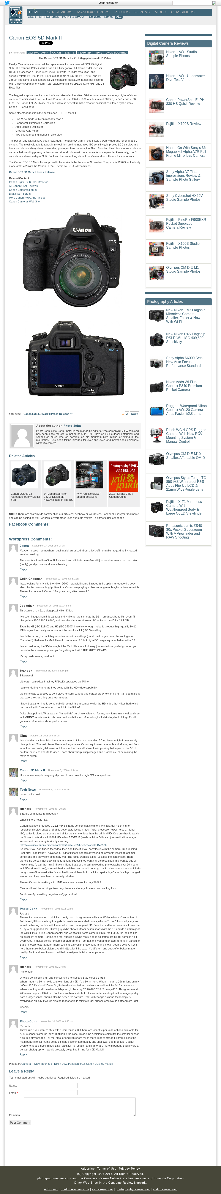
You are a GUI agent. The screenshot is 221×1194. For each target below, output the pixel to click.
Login (102, 2)
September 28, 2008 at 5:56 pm (52, 670)
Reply (23, 569)
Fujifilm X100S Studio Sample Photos (183, 245)
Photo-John (19, 52)
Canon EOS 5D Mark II (35, 38)
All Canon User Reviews (23, 186)
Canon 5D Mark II (32, 770)
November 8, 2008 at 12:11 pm (57, 908)
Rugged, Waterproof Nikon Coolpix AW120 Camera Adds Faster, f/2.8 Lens (186, 409)
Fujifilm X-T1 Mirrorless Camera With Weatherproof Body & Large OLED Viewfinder (184, 507)
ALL (119, 16)
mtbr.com (51, 1189)
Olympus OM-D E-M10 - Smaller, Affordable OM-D (185, 456)
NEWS (108, 16)
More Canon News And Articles (27, 197)
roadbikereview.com (75, 1189)
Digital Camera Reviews (168, 43)
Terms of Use (107, 1168)
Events (69, 52)
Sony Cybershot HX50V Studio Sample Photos (184, 197)
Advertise (88, 1168)
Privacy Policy (129, 1168)
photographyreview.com (133, 1189)
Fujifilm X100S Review (183, 124)
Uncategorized (116, 52)
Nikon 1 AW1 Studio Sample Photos (181, 54)
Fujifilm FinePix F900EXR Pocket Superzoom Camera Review (186, 223)
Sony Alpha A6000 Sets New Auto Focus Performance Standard (184, 362)
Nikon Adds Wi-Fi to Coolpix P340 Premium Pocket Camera (184, 386)
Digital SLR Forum (20, 193)
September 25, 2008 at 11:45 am (54, 605)
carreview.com (102, 1189)
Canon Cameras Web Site (24, 201)
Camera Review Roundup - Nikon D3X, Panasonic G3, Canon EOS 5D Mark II (67, 1063)
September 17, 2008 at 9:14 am (48, 545)
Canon (56, 52)
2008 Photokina (38, 52)
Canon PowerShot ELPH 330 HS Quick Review (185, 102)
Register (112, 2)
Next (134, 413)
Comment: (15, 1115)
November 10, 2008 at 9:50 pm (57, 1021)
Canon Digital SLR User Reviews (28, 182)
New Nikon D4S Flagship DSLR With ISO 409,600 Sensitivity (185, 338)
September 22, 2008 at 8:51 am (62, 578)
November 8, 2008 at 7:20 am (50, 808)
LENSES (95, 16)
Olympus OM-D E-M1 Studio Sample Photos (183, 269)
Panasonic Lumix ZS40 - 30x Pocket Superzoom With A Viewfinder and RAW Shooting (185, 531)
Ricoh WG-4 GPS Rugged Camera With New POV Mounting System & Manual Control (186, 435)
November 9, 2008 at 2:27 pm (50, 966)
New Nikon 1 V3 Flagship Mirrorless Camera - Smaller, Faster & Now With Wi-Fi (185, 316)
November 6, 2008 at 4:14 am (63, 770)
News (98, 52)
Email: (12, 1092)
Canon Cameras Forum (23, 189)
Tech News (28, 789)
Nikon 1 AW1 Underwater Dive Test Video (185, 78)
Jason (24, 545)
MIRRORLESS (49, 16)
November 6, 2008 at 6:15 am (54, 789)
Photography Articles (165, 301)
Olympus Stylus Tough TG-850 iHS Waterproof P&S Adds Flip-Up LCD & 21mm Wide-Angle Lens (186, 483)
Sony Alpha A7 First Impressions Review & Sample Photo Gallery (183, 175)
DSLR (32, 16)
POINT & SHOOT (74, 16)
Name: (13, 1085)
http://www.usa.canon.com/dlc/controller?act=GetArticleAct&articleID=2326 (63, 845)
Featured (84, 52)
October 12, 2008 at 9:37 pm (45, 735)
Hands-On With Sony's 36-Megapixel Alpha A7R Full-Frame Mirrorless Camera (186, 151)
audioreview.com (165, 1189)
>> (48, 413)
